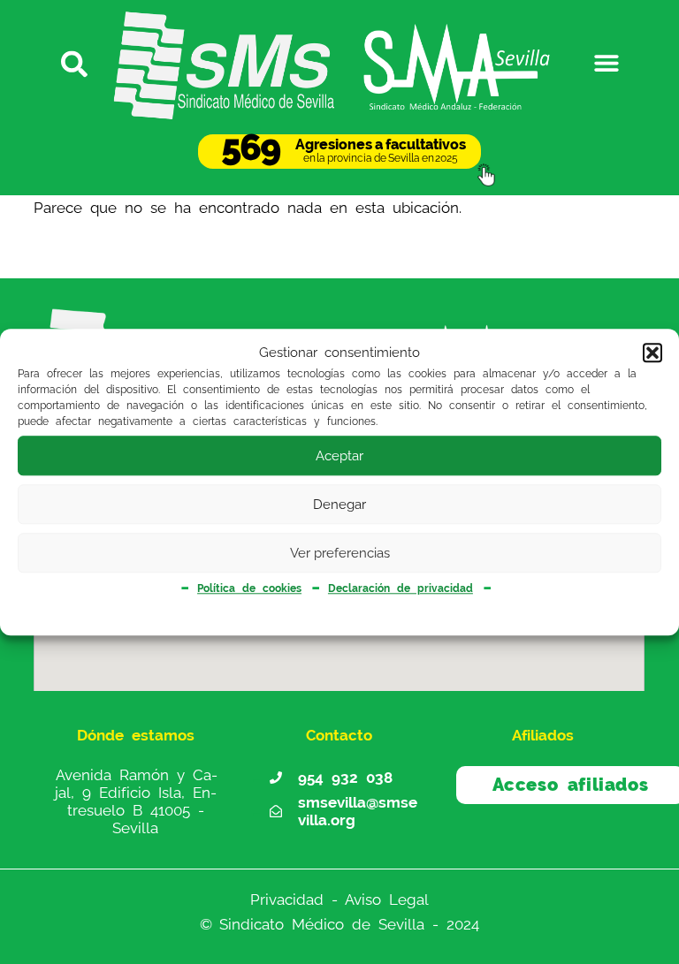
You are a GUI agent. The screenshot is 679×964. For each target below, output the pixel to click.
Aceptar (339, 456)
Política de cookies (249, 588)
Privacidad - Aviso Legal (339, 899)
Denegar (339, 504)
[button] (652, 353)
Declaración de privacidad (400, 588)
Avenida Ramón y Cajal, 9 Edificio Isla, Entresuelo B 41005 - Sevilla (136, 801)
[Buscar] (72, 62)
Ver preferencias (340, 553)
